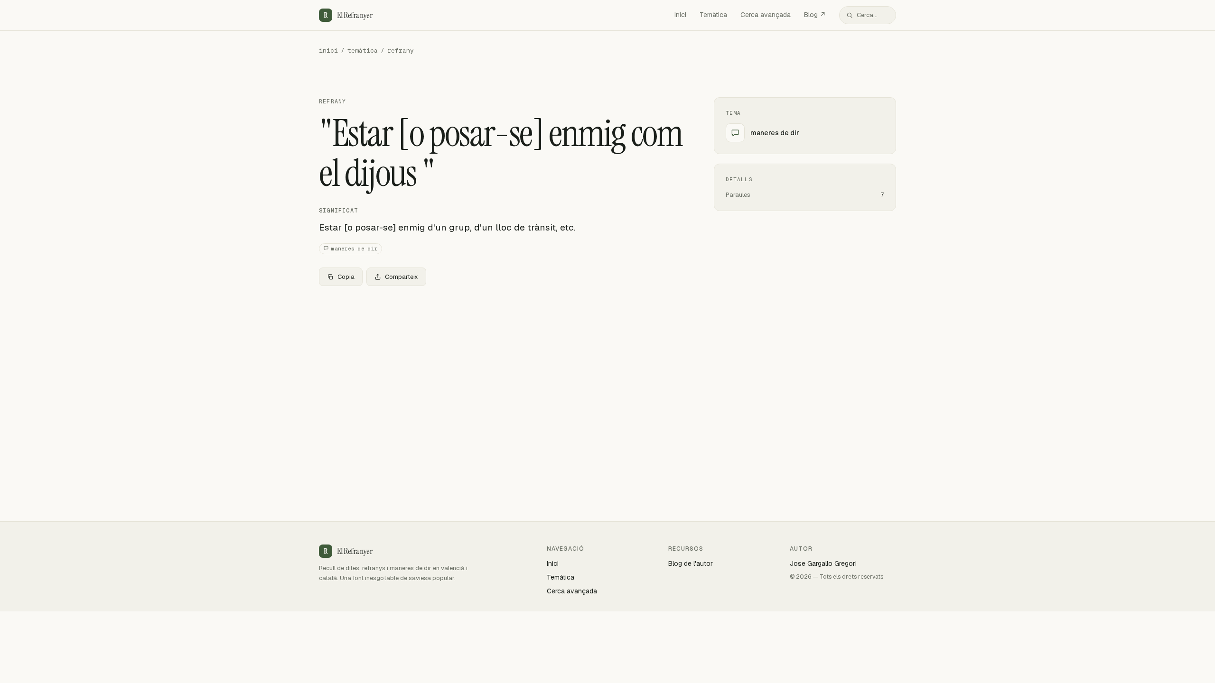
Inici (680, 14)
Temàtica (713, 14)
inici (328, 50)
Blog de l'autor (690, 563)
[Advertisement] (501, 363)
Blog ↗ (815, 14)
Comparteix (401, 277)
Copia (346, 277)
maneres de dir (354, 248)
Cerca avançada (765, 14)
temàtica (362, 50)
